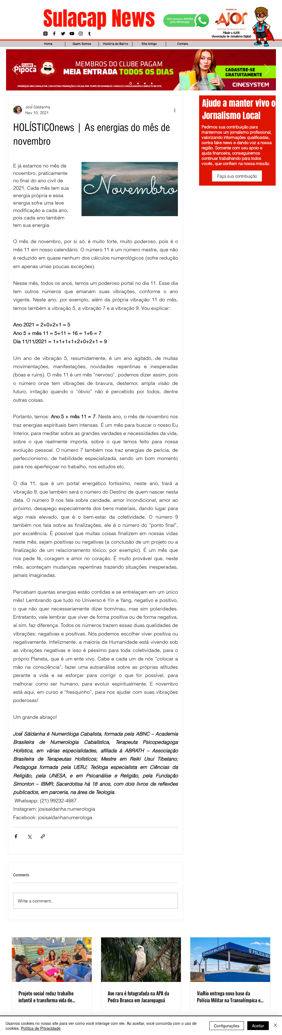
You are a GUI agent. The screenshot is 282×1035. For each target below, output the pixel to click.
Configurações (226, 1025)
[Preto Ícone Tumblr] (89, 33)
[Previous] (15, 70)
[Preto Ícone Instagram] (80, 33)
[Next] (267, 70)
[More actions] (174, 110)
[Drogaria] (152, 83)
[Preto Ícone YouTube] (72, 33)
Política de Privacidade (41, 1028)
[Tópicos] (45, 33)
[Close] (275, 1026)
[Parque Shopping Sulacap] (145, 83)
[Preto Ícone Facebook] (54, 33)
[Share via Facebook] (15, 836)
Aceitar (258, 1025)
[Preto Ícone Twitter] (63, 33)
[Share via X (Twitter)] (29, 836)
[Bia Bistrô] (137, 83)
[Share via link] (42, 836)
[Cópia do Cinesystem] (130, 83)
